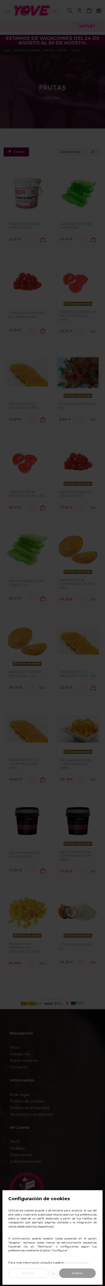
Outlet (87, 26)
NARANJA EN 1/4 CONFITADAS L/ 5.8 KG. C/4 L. (78, 583)
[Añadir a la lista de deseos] (32, 239)
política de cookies (76, 1262)
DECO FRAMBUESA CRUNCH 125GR (24, 854)
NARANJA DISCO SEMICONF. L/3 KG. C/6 (77, 674)
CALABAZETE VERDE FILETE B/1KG (76, 226)
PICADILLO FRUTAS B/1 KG (77, 405)
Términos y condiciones (31, 1114)
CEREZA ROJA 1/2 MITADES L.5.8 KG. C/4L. (27, 494)
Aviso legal (19, 1094)
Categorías (20, 1054)
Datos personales (26, 1161)
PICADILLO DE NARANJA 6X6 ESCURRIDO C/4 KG (24, 947)
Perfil (15, 1141)
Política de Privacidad (29, 1107)
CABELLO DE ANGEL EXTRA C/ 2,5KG (25, 226)
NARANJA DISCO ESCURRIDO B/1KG (23, 405)
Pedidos (17, 1148)
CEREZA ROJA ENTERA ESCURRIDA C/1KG (26, 315)
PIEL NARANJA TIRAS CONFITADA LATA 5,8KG (76, 764)
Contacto (18, 1067)
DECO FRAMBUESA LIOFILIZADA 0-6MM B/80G (75, 855)
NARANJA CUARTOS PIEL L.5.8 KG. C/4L (25, 674)
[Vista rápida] (27, 217)
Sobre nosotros (24, 1060)
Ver (93, 331)
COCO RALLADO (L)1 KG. (76, 946)
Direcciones (21, 1154)
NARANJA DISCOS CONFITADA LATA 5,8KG (23, 763)
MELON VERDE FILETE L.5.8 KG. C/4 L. (26, 583)
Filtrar (18, 151)
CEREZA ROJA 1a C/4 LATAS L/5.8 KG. (76, 494)
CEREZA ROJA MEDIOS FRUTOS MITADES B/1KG (78, 315)
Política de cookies (27, 1101)
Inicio (15, 1047)
